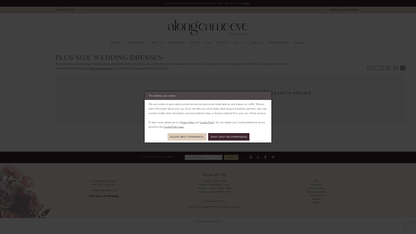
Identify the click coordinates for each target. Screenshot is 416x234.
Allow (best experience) (187, 136)
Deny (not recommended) (229, 136)
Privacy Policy (187, 122)
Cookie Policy (207, 122)
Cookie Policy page (174, 126)
